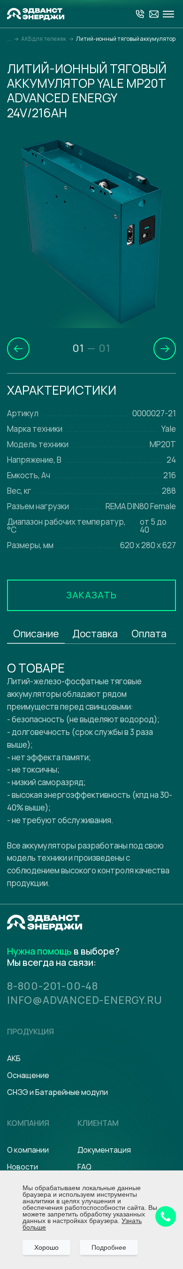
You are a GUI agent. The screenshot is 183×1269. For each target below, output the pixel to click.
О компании (28, 1150)
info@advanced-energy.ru (84, 1000)
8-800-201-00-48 (52, 986)
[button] (18, 348)
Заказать (91, 595)
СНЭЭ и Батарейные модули (57, 1092)
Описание (36, 633)
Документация (104, 1150)
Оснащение (28, 1075)
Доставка (95, 633)
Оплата (149, 633)
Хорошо (46, 1247)
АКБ (14, 1058)
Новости (22, 1167)
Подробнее (109, 1247)
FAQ (84, 1167)
